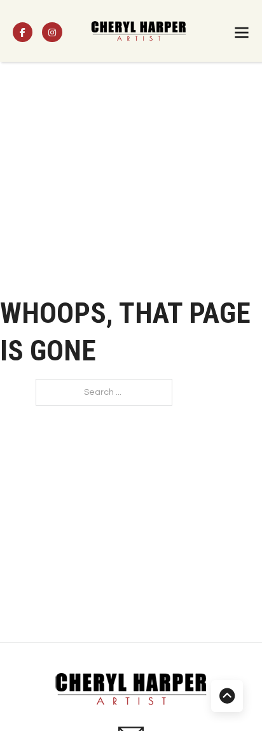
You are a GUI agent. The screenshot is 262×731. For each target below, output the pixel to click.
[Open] (241, 32)
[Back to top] (227, 696)
